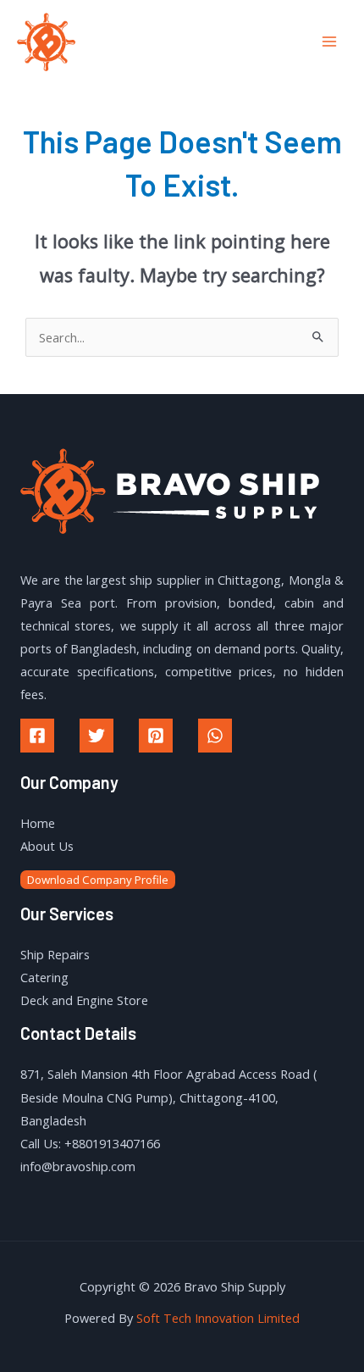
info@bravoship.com (77, 1166)
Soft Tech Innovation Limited (218, 1317)
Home (37, 822)
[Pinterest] (156, 736)
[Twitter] (96, 736)
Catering (44, 977)
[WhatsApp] (215, 736)
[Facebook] (37, 736)
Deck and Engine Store (84, 1000)
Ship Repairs (55, 954)
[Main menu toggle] (329, 41)
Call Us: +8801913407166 (90, 1143)
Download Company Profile (97, 879)
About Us (47, 845)
